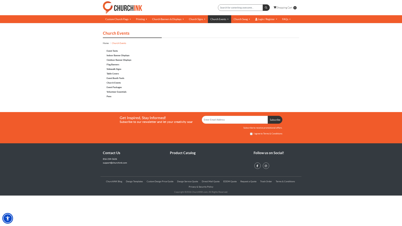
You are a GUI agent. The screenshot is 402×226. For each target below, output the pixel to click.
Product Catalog (183, 153)
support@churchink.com (115, 162)
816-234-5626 (110, 159)
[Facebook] (257, 165)
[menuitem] (118, 19)
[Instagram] (266, 165)
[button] (7, 218)
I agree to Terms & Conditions (268, 133)
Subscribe (275, 119)
